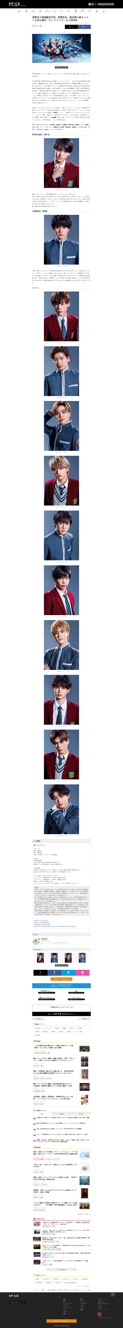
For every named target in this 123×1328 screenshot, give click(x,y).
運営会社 (100, 1299)
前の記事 (38, 1019)
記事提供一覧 (101, 1301)
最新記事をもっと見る (83, 1214)
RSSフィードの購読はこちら (62, 979)
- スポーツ (65, 1311)
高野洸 (37, 1031)
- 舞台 (64, 1301)
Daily (42, 1114)
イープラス (35, 1290)
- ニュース (82, 1301)
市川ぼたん (66, 1279)
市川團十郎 (46, 1279)
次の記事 (84, 1019)
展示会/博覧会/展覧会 (70, 1282)
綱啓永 (69, 1031)
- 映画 (64, 1313)
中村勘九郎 (85, 1279)
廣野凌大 (61, 1031)
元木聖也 (38, 1028)
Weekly (61, 1114)
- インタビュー (83, 1303)
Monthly (81, 1114)
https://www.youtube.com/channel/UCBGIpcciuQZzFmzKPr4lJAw (59, 926)
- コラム (82, 1307)
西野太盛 (45, 1031)
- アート (64, 1309)
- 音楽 (64, 1299)
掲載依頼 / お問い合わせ (103, 1303)
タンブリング (47, 1028)
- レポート (82, 1305)
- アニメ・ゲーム (66, 1307)
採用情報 (100, 1305)
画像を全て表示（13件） (62, 67)
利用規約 (100, 1307)
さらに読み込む (61, 1269)
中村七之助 (75, 1279)
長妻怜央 (38, 1035)
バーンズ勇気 (78, 1031)
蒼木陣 (72, 1028)
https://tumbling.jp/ (43, 920)
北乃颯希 (80, 1028)
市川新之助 (56, 1279)
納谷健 (57, 1028)
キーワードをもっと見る (82, 1286)
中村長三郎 (58, 1282)
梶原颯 (53, 1031)
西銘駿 (64, 1028)
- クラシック (65, 1305)
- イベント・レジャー (67, 1303)
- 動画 (81, 1299)
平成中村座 (39, 1282)
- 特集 (81, 1309)
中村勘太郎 (48, 1282)
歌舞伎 (37, 1279)
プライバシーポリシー (103, 1309)
